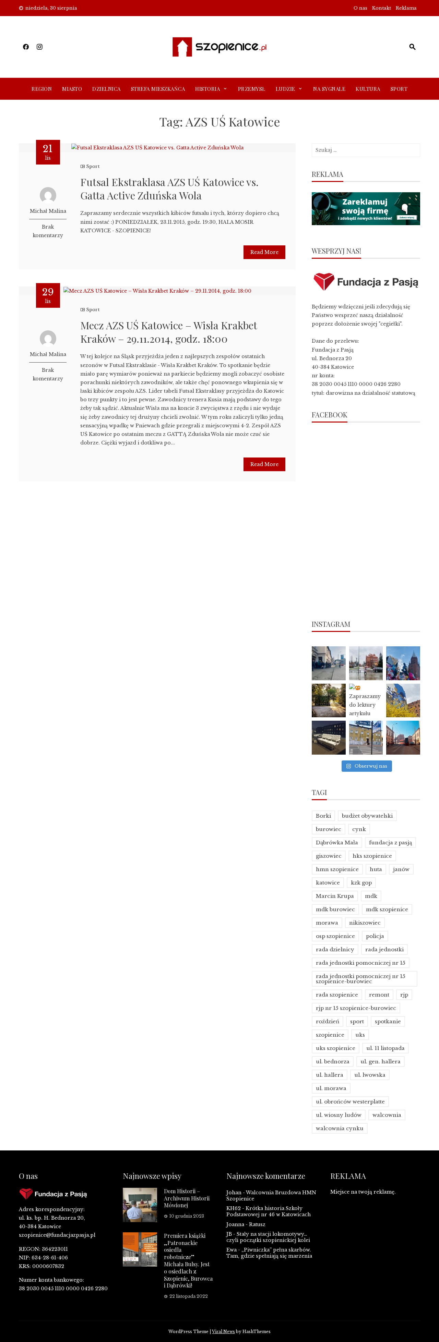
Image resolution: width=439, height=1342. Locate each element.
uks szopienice (335, 1048)
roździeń (327, 1021)
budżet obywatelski (367, 816)
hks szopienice (372, 856)
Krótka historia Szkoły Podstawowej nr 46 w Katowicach (268, 1211)
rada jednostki (384, 949)
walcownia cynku (340, 1128)
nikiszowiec (365, 922)
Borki (323, 816)
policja (375, 936)
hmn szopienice (337, 869)
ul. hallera (329, 1075)
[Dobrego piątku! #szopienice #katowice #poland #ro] (329, 701)
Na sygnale (329, 88)
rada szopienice (337, 994)
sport (357, 1021)
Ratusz (257, 1224)
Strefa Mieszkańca (158, 88)
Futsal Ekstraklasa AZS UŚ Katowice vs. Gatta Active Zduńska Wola (169, 188)
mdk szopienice (387, 909)
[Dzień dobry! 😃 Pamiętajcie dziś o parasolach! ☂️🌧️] (366, 663)
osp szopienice (335, 936)
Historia (207, 88)
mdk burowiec (335, 909)
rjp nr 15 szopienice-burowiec (356, 1008)
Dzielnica (106, 88)
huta (376, 869)
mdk (371, 896)
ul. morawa (331, 1088)
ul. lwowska (369, 1075)
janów (401, 869)
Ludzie (285, 88)
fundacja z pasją (390, 842)
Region (42, 88)
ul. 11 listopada (385, 1048)
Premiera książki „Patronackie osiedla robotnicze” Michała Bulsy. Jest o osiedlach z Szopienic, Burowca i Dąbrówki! (188, 1260)
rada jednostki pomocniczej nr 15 (360, 963)
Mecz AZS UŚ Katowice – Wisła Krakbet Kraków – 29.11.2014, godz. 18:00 (168, 331)
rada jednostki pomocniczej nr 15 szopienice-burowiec (360, 979)
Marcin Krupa (335, 896)
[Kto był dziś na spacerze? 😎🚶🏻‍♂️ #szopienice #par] (403, 701)
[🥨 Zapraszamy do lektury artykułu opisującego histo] (366, 701)
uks (360, 1035)
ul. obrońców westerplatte (350, 1101)
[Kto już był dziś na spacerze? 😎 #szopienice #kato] (366, 738)
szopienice (330, 1035)
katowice (328, 882)
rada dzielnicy (335, 949)
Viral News (223, 1331)
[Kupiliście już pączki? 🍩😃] (329, 663)
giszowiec (329, 856)
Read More (264, 252)
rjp (404, 994)
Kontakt (381, 8)
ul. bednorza (332, 1061)
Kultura (368, 88)
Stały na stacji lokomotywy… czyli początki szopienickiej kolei (268, 1237)
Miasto (72, 88)
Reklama (406, 8)
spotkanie (388, 1021)
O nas (360, 8)
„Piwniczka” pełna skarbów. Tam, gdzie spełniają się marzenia (269, 1253)
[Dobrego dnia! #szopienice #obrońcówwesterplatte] (403, 738)
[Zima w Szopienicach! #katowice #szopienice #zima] (329, 738)
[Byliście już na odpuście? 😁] (403, 663)
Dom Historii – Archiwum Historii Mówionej (187, 1198)
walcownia (386, 1115)
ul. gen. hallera (380, 1061)
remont (379, 994)
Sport (399, 88)
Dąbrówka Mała (337, 842)
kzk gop (361, 882)
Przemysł (251, 88)
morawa (327, 922)
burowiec (328, 829)
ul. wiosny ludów (338, 1115)
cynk (359, 829)
